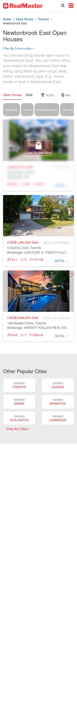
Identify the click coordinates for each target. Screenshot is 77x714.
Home (7, 19)
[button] (70, 199)
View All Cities (17, 428)
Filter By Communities (18, 48)
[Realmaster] (23, 5)
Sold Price (33, 95)
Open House (24, 19)
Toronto (43, 19)
